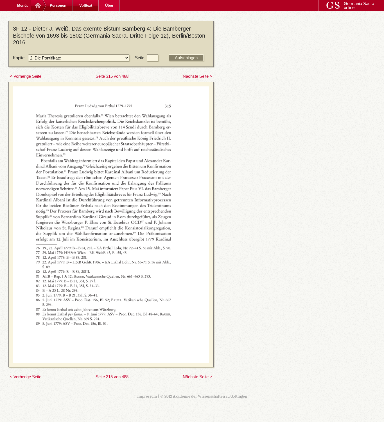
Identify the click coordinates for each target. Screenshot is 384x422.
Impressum (147, 396)
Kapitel (19, 57)
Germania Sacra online (359, 5)
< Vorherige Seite (25, 76)
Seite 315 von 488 (112, 76)
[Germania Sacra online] (37, 5)
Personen (58, 5)
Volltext (85, 5)
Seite (139, 57)
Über (109, 5)
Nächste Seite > (197, 76)
